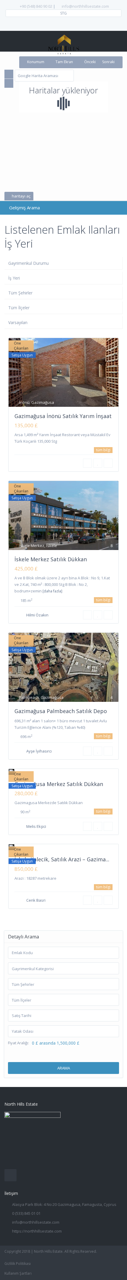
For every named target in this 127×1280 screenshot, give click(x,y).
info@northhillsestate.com (85, 6)
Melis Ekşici (36, 826)
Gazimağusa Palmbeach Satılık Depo (60, 711)
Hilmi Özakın (37, 615)
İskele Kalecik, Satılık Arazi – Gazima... (61, 859)
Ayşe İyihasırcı (39, 751)
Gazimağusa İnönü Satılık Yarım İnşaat (63, 416)
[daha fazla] (52, 591)
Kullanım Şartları (18, 1273)
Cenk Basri (35, 900)
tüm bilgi (103, 449)
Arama (63, 1068)
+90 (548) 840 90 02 (36, 6)
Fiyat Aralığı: (18, 1043)
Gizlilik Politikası (17, 1263)
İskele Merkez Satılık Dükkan (50, 559)
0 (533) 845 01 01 (26, 1213)
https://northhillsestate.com (37, 1231)
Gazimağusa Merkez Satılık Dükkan (58, 784)
